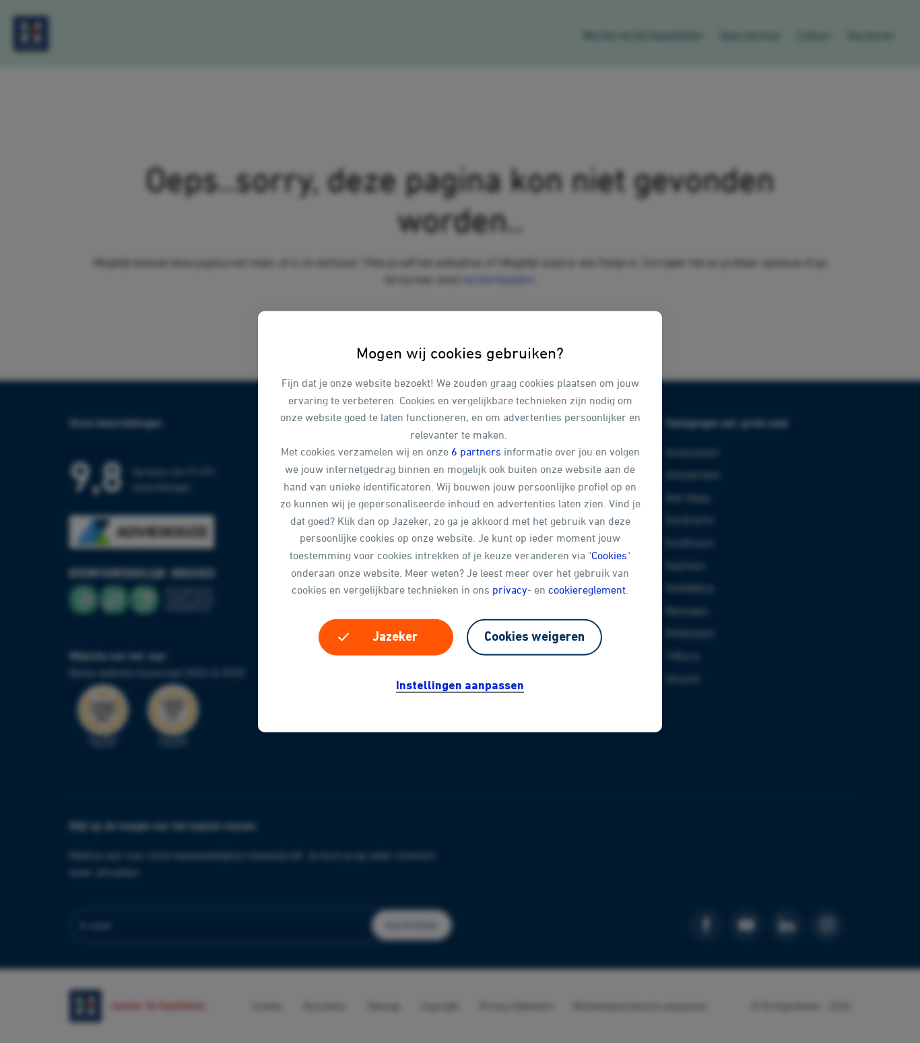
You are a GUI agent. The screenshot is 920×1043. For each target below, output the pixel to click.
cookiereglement (587, 589)
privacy (509, 589)
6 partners (476, 451)
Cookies (609, 555)
